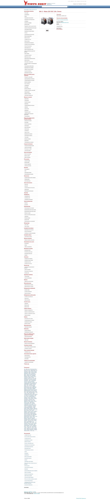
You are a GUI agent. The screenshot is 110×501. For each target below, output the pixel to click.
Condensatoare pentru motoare (30, 177)
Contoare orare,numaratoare (30, 44)
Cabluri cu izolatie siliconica (29, 311)
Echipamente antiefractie (29, 288)
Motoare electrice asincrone (29, 240)
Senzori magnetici (28, 164)
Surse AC (26, 186)
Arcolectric (26, 371)
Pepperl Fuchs (32, 412)
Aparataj (26, 192)
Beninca (28, 374)
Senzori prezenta (28, 293)
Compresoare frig (28, 438)
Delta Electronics (33, 383)
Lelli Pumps (31, 404)
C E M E (32, 378)
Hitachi (35, 398)
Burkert (29, 378)
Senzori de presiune (28, 46)
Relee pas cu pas (28, 56)
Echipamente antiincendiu (30, 295)
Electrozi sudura (27, 323)
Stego (33, 422)
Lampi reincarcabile (28, 147)
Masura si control (28, 97)
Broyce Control (31, 377)
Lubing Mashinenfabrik (28, 407)
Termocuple (27, 125)
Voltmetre (26, 107)
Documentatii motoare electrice (30, 436)
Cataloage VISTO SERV (29, 461)
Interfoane (26, 303)
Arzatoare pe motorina (28, 258)
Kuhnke (33, 403)
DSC (27, 385)
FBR (27, 392)
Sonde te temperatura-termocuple (30, 27)
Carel (29, 379)
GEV (28, 396)
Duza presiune (27, 355)
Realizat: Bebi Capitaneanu (81, 498)
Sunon (32, 423)
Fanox (33, 391)
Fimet (28, 393)
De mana (26, 204)
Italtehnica (26, 401)
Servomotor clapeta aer (29, 95)
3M (24, 369)
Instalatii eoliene (27, 234)
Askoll (29, 371)
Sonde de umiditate (28, 22)
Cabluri (26, 459)
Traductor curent (27, 112)
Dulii (25, 170)
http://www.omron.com (65, 22)
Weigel (35, 429)
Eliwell (25, 388)
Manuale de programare (29, 474)
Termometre (27, 100)
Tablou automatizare (28, 246)
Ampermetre (27, 108)
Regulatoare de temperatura (29, 19)
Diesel (26, 245)
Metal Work (30, 409)
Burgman (25, 378)
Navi (30, 410)
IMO (34, 400)
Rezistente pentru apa (28, 251)
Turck (33, 427)
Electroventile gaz (28, 88)
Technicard (26, 424)
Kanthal (26, 255)
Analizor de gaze (27, 102)
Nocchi (32, 411)
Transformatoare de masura (29, 105)
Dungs (25, 386)
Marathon (31, 408)
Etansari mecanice (28, 341)
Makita (28, 408)
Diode (26, 451)
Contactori (26, 21)
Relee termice (27, 60)
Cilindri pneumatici (28, 165)
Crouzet (25, 382)
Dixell (25, 385)
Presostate (26, 87)
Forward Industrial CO (28, 394)
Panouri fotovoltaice (28, 231)
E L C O (28, 386)
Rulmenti (26, 469)
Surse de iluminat (28, 152)
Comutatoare (27, 14)
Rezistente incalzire (28, 248)
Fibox (26, 393)
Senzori (26, 32)
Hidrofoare (26, 216)
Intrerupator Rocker (28, 172)
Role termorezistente (28, 336)
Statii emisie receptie (28, 475)
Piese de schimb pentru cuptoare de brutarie (29, 334)
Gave (27, 395)
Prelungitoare (27, 169)
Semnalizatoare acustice (29, 174)
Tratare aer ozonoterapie (29, 360)
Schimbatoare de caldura (29, 142)
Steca (30, 422)
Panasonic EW (26, 412)
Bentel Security (33, 374)
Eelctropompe (27, 206)
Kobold (25, 402)
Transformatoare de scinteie (29, 80)
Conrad (25, 381)
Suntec (35, 423)
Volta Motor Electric (30, 428)
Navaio (27, 410)
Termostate (26, 137)
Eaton (34, 386)
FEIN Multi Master (32, 392)
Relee (26, 16)
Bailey (30, 373)
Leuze (35, 404)
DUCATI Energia (32, 385)
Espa (32, 390)
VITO (25, 428)
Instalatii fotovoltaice (28, 228)
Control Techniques (30, 381)
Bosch (29, 376)
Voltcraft (35, 428)
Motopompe (26, 223)
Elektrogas (34, 387)
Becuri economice (28, 154)
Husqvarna (30, 399)
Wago (28, 429)
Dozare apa (26, 265)
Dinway (34, 384)
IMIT (32, 400)
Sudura (25, 316)
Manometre (27, 98)
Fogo (33, 393)
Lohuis (25, 406)
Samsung (29, 418)
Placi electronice (27, 127)
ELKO (28, 388)
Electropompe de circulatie (29, 208)
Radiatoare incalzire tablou (29, 31)
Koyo (28, 402)
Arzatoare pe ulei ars (28, 263)
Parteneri (80, 3)
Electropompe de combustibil (30, 221)
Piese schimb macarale (29, 350)
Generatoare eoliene (28, 236)
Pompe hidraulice (28, 330)
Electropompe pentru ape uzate (30, 211)
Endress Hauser (31, 389)
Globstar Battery (32, 396)
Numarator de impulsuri (29, 271)
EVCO (25, 391)
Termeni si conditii (36, 493)
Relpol (33, 415)
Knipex (35, 401)
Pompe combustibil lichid (29, 443)
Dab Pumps (30, 382)
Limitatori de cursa (28, 39)
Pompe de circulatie (28, 120)
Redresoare (27, 189)
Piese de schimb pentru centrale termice (29, 118)
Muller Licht (35, 409)
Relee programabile (28, 36)
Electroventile (27, 24)
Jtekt (29, 401)
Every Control (29, 391)
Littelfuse (34, 405)
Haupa (32, 397)
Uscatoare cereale (28, 345)
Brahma (32, 376)
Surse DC (26, 184)
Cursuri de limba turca (28, 484)
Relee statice (27, 53)
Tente (31, 425)
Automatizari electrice (29, 11)
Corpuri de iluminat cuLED (29, 145)
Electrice (26, 167)
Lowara (34, 406)
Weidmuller (32, 429)
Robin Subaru (26, 417)
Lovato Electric (29, 406)
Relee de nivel (27, 37)
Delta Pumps (26, 384)
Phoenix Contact (27, 413)
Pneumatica (26, 159)
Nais (25, 410)
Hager (29, 397)
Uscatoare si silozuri (28, 348)
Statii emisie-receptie (28, 338)
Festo (36, 392)
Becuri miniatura (27, 157)
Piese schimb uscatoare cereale (30, 346)
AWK (29, 372)
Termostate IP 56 (27, 357)
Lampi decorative (28, 150)
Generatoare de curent (29, 241)
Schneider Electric (27, 419)
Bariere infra (27, 306)
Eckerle (25, 387)
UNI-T (35, 427)
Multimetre (26, 103)
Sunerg (29, 423)
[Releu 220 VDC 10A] (47, 31)
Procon (25, 414)
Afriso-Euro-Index (33, 369)
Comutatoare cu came (28, 440)
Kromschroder (26, 403)
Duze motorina (27, 83)
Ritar (36, 416)
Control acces (27, 301)
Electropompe (27, 465)
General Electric (31, 395)
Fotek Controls (34, 394)
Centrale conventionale (29, 296)
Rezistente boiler (27, 250)
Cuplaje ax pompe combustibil (30, 90)
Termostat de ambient (28, 135)
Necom (29, 411)
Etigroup (34, 390)
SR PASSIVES (29, 421)
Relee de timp (27, 41)
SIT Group (29, 420)
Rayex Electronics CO (28, 415)
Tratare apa (26, 363)
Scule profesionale (28, 201)
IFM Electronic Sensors (29, 400)
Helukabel (26, 398)
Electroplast (29, 387)
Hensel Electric (31, 398)
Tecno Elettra (31, 424)
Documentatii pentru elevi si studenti (31, 470)
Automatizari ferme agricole (30, 353)
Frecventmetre (27, 116)
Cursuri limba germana (29, 480)
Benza (25, 375)
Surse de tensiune (28, 182)
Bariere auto (27, 305)
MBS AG (35, 408)
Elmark (31, 388)
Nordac (35, 411)
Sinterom (25, 420)
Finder (31, 393)
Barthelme (33, 373)
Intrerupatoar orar (28, 47)
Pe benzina (27, 243)
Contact (84, 3)
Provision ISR (29, 414)
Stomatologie (27, 276)
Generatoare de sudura (29, 318)
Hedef (35, 397)
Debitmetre (26, 110)
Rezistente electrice (28, 458)
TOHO (28, 426)
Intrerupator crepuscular (29, 61)
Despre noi (75, 3)
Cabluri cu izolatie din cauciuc (30, 313)
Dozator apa (27, 272)
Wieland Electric (27, 430)
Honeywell (26, 399)
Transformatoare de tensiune (30, 187)
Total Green (34, 426)
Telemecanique (27, 425)
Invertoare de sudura (28, 321)
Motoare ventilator (28, 93)
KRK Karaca (32, 402)
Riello (34, 416)
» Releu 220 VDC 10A (33, 9)
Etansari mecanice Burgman (29, 343)
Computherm (33, 380)
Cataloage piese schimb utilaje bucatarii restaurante (29, 483)
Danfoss (33, 382)
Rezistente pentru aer (28, 253)
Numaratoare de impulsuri (29, 42)
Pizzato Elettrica (33, 413)
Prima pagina (26, 9)
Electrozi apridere (28, 82)
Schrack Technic (34, 419)
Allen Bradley (32, 370)
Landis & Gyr (26, 404)
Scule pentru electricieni (29, 467)
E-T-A (31, 386)
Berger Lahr (29, 375)
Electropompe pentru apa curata (30, 209)
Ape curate (26, 224)
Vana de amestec (28, 269)
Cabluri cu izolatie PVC (29, 310)
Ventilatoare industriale (29, 199)
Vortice (25, 429)
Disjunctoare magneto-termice (30, 58)
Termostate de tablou (28, 29)
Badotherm (26, 373)
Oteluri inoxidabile (28, 472)
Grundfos (25, 397)
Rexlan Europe (26, 416)
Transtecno (29, 427)
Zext (33, 430)
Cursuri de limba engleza (29, 477)
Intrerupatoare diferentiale (29, 66)
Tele (34, 424)
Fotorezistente (27, 92)
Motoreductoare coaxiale (29, 286)
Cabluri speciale (27, 315)
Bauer (25, 374)
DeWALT (30, 384)
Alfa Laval (28, 370)
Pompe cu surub (27, 213)
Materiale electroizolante (29, 281)
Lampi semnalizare (28, 71)
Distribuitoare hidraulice (29, 332)
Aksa (25, 370)
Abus (29, 369)
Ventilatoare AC (27, 196)
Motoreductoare (27, 283)
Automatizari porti (28, 448)
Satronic (33, 418)
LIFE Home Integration (28, 405)
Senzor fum (27, 298)
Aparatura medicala (28, 274)
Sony (33, 420)
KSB (30, 403)
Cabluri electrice (27, 308)
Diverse (25, 279)
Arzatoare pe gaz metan (29, 260)
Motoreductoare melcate (29, 284)
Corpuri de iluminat (28, 143)
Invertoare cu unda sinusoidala (30, 233)
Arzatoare (26, 256)
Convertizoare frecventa (29, 446)
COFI (30, 380)
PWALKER (34, 414)
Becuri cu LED (27, 155)
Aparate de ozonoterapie (29, 362)
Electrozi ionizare (28, 138)
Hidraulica (26, 328)
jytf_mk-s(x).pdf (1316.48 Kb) (63, 19)
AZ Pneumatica (33, 372)
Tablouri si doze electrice (29, 69)
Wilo (31, 430)
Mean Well (26, 409)
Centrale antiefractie (28, 291)
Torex (30, 426)
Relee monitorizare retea (29, 49)
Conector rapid (27, 160)
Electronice (26, 175)
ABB (26, 369)
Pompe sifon (27, 219)
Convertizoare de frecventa (29, 34)
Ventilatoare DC (27, 197)
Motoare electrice (28, 238)
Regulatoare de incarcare (29, 229)
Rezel (31, 416)
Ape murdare (27, 226)
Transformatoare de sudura (29, 320)
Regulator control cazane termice (30, 26)
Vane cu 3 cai (27, 132)
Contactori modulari (28, 55)
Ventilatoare (27, 85)
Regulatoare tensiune (28, 72)
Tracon (25, 427)
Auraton (32, 371)
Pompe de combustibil (28, 77)
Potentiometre (27, 179)
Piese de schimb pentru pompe (30, 214)
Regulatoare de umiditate (29, 67)
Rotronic (31, 417)
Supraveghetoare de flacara (29, 78)
